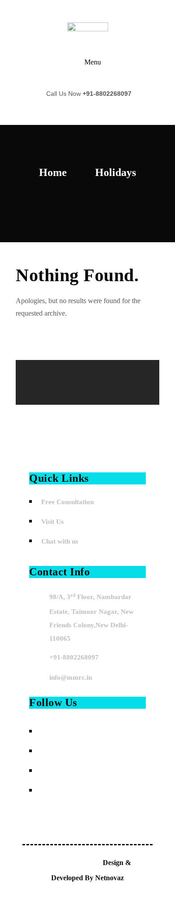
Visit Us (52, 521)
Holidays (115, 172)
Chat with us (59, 541)
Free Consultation (67, 501)
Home (53, 172)
